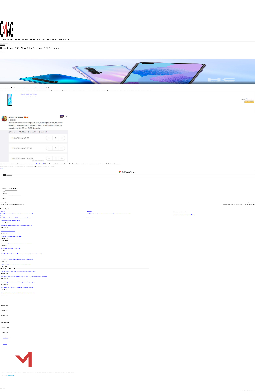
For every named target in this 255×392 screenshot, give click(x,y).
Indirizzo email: (5, 196)
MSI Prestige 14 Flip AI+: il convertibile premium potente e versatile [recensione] (16, 243)
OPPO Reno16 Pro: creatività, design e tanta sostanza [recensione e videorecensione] (17, 259)
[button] (253, 39)
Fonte (1, 168)
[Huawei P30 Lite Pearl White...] (9, 99)
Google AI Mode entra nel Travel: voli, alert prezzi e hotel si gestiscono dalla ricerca (17, 308)
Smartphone (5, 43)
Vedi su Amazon (250, 101)
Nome (3, 191)
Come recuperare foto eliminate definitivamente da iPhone (184, 214)
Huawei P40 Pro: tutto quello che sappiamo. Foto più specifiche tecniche (239, 204)
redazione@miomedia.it (10, 375)
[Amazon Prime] (250, 99)
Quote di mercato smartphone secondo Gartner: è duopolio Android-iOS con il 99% (16, 225)
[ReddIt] (28, 55)
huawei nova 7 (9, 175)
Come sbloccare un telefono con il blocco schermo (10, 220)
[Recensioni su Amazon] (9, 108)
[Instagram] (249, 18)
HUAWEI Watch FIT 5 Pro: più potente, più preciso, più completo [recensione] (16, 264)
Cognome (4, 193)
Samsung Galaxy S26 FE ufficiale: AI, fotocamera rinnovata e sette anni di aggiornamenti (18, 292)
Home (1, 43)
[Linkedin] (23, 55)
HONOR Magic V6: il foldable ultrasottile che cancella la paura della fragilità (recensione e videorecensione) (21, 253)
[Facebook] (247, 18)
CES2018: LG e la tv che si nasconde (8, 231)
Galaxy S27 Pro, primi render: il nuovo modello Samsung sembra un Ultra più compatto (15, 217)
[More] (37, 55)
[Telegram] (252, 18)
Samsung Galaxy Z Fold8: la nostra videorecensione (10, 248)
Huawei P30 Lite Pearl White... (29, 94)
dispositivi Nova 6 (40, 163)
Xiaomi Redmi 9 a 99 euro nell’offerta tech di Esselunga (11, 236)
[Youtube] (254, 18)
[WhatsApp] (13, 55)
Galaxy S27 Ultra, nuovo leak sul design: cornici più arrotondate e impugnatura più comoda (16, 213)
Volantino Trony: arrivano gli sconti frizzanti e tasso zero (12, 204)
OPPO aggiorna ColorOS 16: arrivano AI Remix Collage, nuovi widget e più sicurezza (17, 287)
